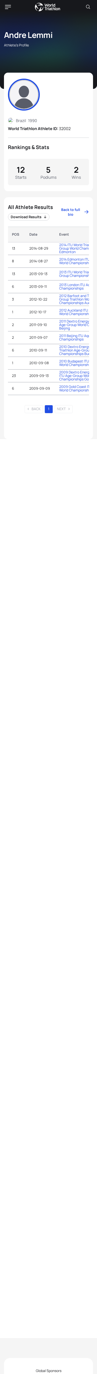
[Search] (88, 7)
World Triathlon (47, 7)
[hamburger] (8, 7)
